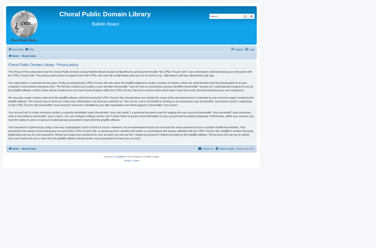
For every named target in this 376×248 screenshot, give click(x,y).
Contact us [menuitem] (207, 148)
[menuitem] (29, 49)
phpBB (119, 156)
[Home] (24, 25)
